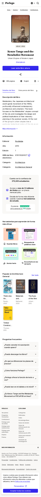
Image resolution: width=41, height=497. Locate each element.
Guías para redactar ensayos (25, 436)
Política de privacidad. (22, 481)
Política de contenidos (25, 460)
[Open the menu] (2, 3)
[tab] (9, 90)
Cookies (27, 464)
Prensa (4, 437)
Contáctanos (6, 419)
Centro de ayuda (31, 470)
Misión (22, 464)
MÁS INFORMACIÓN (8, 447)
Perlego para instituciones (6, 427)
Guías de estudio (24, 423)
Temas (4, 464)
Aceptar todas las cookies (20, 491)
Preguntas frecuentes (12, 339)
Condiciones (13, 460)
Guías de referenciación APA (24, 432)
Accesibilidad (21, 470)
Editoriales (22, 415)
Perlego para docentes (6, 422)
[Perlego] (9, 3)
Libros (36, 460)
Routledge (19, 141)
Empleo (4, 434)
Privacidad (5, 460)
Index (20, 418)
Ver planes (5, 412)
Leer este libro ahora (20, 68)
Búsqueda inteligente (8, 469)
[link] (8, 292)
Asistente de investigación (23, 440)
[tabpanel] (20, 131)
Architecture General (23, 167)
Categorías (22, 412)
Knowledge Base (24, 420)
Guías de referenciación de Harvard (24, 427)
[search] (37, 3)
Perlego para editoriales (6, 431)
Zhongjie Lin (20, 62)
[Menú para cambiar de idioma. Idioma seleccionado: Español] (33, 3)
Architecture (20, 162)
